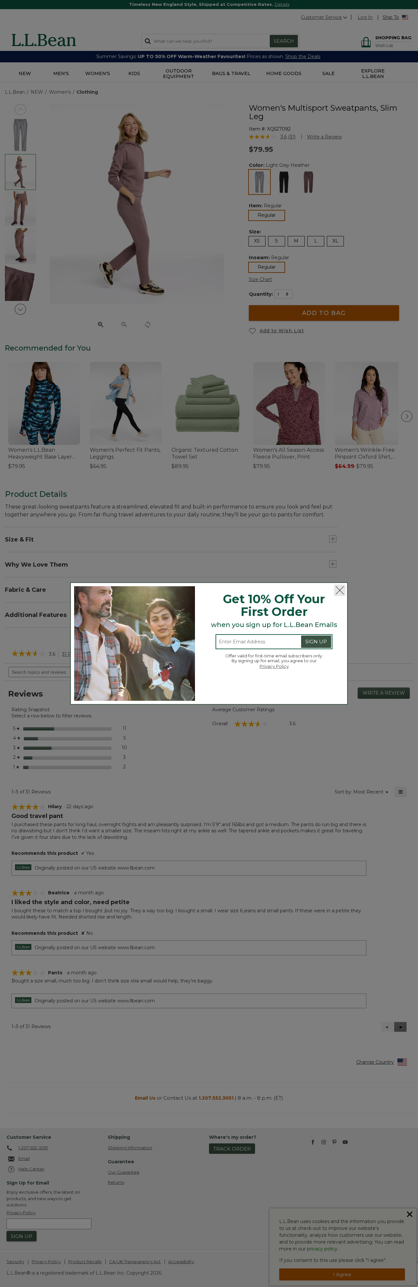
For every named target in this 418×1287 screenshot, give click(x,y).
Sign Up (316, 641)
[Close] (340, 590)
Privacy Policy (274, 666)
